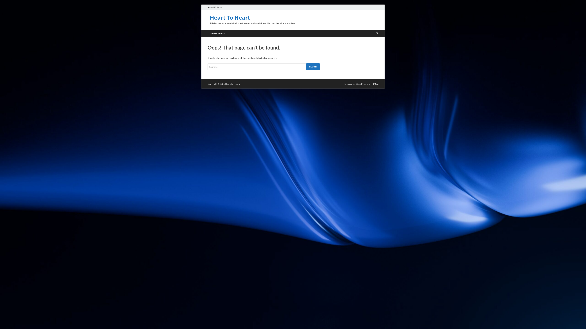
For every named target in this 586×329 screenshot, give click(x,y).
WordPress (361, 84)
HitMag (374, 84)
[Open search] (377, 33)
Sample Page (217, 33)
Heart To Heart (230, 17)
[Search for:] (264, 66)
